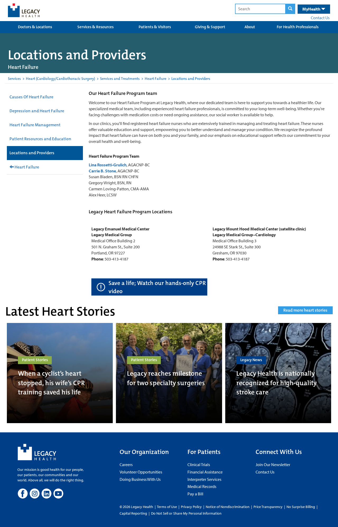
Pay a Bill (195, 493)
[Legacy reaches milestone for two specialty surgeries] (169, 373)
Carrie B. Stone (102, 170)
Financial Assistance (205, 472)
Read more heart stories (305, 310)
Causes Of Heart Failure (31, 97)
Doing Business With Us (140, 479)
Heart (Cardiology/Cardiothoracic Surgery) (60, 78)
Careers (126, 464)
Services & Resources (95, 27)
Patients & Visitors (155, 27)
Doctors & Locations (35, 27)
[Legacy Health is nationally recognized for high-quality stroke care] (278, 373)
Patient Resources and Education (40, 139)
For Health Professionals (297, 27)
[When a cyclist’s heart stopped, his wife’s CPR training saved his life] (60, 373)
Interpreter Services (204, 479)
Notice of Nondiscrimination (228, 506)
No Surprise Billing (301, 506)
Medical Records (201, 486)
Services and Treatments (120, 78)
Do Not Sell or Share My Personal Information (186, 513)
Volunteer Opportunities (141, 472)
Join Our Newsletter (273, 464)
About (250, 27)
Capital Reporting (133, 513)
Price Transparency (268, 506)
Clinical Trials (198, 464)
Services (14, 78)
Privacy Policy (191, 506)
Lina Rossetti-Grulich (107, 164)
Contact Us (320, 17)
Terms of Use (167, 506)
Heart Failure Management (35, 125)
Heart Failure (155, 78)
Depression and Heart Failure (37, 111)
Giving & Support (210, 27)
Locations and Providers (32, 153)
